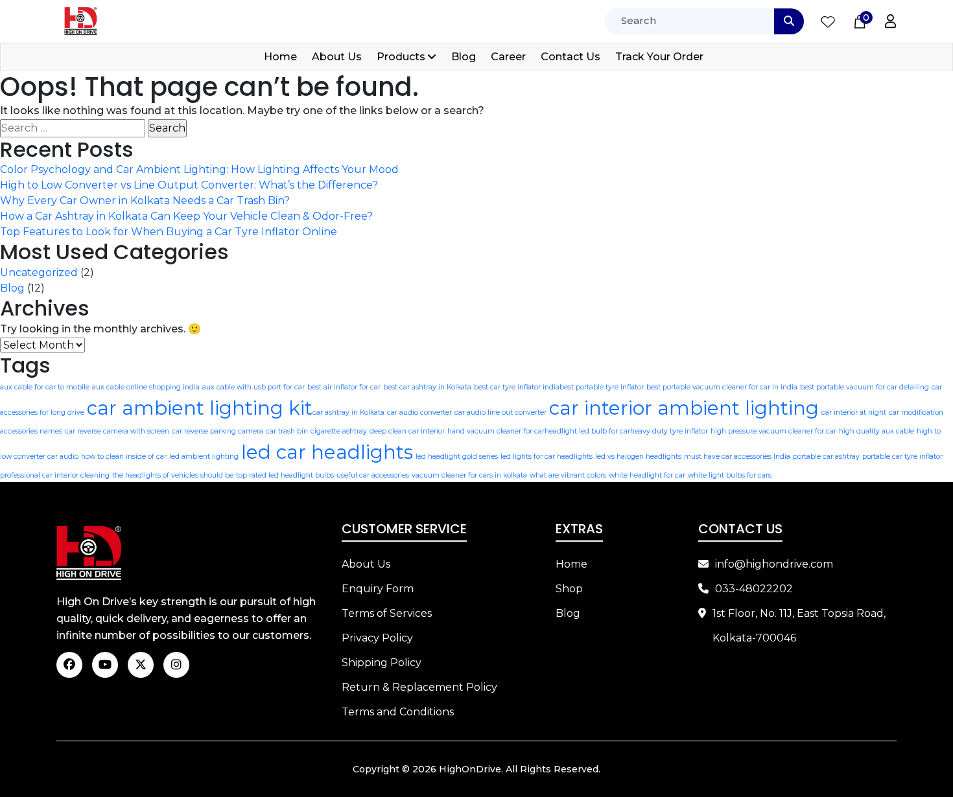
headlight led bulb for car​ (587, 431)
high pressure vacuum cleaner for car (773, 431)
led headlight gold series (457, 456)
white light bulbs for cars (729, 475)
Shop (569, 589)
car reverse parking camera (217, 431)
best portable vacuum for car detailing (864, 387)
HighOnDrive (470, 769)
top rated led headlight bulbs (285, 475)
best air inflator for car (344, 387)
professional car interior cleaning (55, 475)
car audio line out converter (500, 412)
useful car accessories (372, 475)
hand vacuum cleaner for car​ (496, 431)
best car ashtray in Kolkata (427, 387)
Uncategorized (39, 272)
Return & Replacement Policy (419, 687)
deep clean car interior (407, 431)
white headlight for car (647, 475)
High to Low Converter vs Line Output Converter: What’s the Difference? (189, 185)
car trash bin (287, 431)
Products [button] (401, 57)
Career (508, 57)
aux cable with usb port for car (253, 387)
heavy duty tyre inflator (669, 431)
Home (280, 57)
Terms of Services (387, 613)
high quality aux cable (876, 431)
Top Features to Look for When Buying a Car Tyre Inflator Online (168, 231)
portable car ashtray (826, 456)
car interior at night (853, 412)
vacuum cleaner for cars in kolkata (469, 475)
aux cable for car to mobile (44, 387)
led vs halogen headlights (638, 456)
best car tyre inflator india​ (516, 387)
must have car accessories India (737, 456)
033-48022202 (754, 589)
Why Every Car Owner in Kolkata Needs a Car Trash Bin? (145, 200)
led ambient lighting (204, 456)
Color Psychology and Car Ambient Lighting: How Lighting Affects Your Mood (199, 169)
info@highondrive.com (774, 564)
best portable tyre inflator (601, 387)
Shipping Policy (381, 662)
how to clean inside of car (124, 456)
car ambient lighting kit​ (199, 408)
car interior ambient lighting (684, 408)
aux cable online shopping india (146, 387)
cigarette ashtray (339, 431)
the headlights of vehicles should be (172, 475)
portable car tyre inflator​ (902, 456)
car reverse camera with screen (117, 431)
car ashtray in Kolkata (348, 412)
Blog (463, 57)
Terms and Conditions (398, 712)
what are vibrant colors (568, 475)
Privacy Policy (377, 638)
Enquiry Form (378, 589)
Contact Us (570, 57)
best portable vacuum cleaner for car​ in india (721, 387)
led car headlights (327, 452)
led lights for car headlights (546, 456)
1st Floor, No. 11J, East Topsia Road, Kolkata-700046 (799, 625)
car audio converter (419, 412)
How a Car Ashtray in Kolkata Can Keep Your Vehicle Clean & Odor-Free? (186, 216)
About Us (337, 57)
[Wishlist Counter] (828, 21)
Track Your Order (659, 57)
